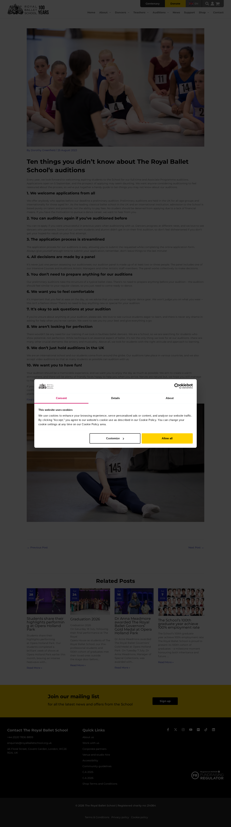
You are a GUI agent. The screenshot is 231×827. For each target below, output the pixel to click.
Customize (113, 438)
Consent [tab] (61, 398)
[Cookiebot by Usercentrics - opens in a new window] (177, 386)
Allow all (167, 438)
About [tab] (170, 398)
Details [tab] (115, 398)
